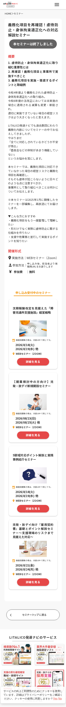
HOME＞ (9, 13)
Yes (55, 698)
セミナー (18, 13)
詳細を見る (33, 361)
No (60, 698)
